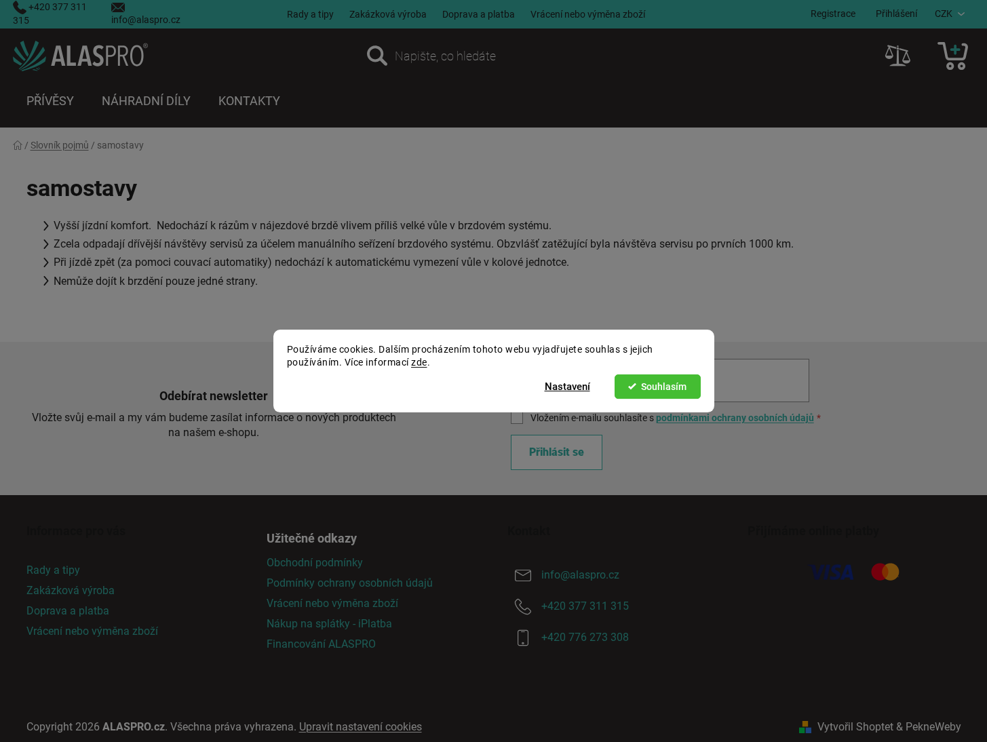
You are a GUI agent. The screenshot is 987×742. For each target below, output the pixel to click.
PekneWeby (933, 726)
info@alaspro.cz (145, 19)
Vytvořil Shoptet (855, 726)
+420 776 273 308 (585, 637)
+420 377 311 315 (585, 606)
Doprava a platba (478, 14)
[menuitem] (50, 101)
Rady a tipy (310, 14)
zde (419, 362)
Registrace (833, 13)
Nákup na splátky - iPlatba (329, 623)
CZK (943, 13)
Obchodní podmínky (315, 562)
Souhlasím (663, 386)
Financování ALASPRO (321, 644)
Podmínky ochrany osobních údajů (350, 583)
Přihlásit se (556, 452)
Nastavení (567, 386)
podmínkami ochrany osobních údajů (735, 417)
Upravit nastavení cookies (360, 726)
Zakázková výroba (388, 14)
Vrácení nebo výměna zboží (587, 14)
